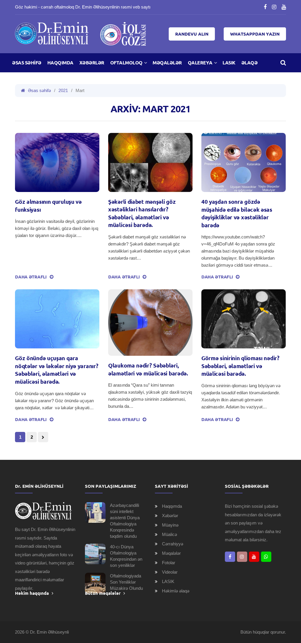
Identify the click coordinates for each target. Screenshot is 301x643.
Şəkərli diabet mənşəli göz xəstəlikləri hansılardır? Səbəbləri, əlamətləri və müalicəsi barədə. (141, 213)
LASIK (229, 62)
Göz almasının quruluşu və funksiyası (48, 205)
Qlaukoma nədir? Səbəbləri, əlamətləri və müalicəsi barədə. (148, 369)
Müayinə (170, 524)
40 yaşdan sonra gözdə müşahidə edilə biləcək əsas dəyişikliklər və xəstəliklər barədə (236, 213)
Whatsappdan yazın (255, 33)
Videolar (170, 571)
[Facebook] (265, 7)
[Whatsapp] (266, 557)
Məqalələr (167, 62)
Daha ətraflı (30, 276)
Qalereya (200, 62)
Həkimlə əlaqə (175, 590)
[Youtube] (284, 7)
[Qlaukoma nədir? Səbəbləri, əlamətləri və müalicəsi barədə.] (150, 322)
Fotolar (168, 562)
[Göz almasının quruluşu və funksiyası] (57, 162)
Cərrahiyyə (172, 543)
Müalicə (169, 534)
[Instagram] (274, 7)
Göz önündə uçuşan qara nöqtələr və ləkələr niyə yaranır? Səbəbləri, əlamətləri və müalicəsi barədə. (56, 370)
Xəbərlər (91, 62)
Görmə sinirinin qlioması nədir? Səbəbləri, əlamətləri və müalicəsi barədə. (240, 366)
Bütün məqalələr (103, 593)
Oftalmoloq (126, 62)
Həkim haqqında (32, 593)
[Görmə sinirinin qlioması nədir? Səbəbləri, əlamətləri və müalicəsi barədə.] (243, 318)
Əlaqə (249, 62)
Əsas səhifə (26, 62)
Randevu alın (191, 33)
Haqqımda (60, 62)
